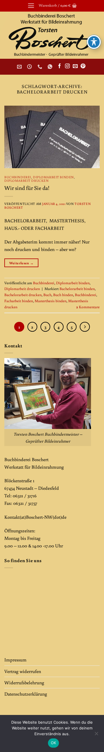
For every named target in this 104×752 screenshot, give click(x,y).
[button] (31, 6)
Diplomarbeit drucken (26, 180)
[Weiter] (85, 327)
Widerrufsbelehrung (24, 682)
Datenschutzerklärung (25, 694)
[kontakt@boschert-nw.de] (20, 66)
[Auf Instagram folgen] (67, 66)
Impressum (15, 659)
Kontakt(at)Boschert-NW (28, 517)
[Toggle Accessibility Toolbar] (94, 42)
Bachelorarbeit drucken (23, 294)
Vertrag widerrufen (22, 671)
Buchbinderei (17, 177)
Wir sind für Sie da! (26, 187)
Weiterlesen (21, 263)
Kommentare (88, 307)
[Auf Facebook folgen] (59, 66)
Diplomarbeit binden (53, 177)
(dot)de (59, 517)
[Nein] (96, 735)
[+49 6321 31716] (41, 66)
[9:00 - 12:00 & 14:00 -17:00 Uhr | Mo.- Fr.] (30, 66)
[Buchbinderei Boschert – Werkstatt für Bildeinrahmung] (52, 35)
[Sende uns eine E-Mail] (75, 66)
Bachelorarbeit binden (77, 288)
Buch (47, 294)
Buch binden (63, 294)
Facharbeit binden (18, 300)
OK (53, 742)
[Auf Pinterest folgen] (83, 66)
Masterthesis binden (50, 300)
